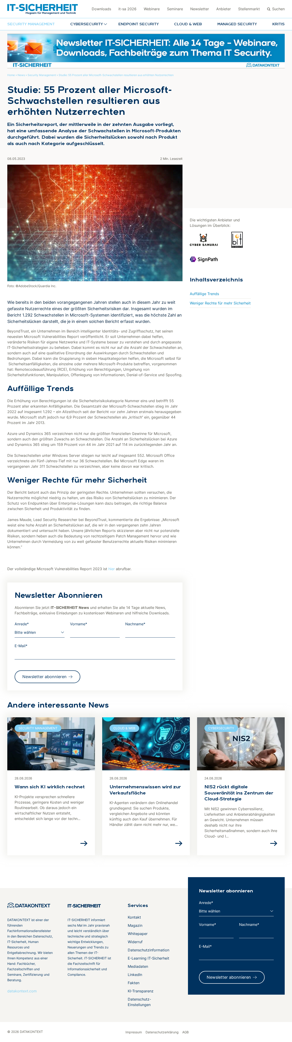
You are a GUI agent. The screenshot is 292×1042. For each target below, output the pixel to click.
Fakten (133, 983)
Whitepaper (138, 933)
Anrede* (22, 624)
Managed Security (237, 24)
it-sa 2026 (127, 9)
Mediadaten (138, 966)
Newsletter (199, 9)
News (21, 75)
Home (11, 75)
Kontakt (134, 917)
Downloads (101, 9)
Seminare (175, 9)
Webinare (152, 9)
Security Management (31, 24)
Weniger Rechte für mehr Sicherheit (220, 303)
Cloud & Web (188, 24)
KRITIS (278, 24)
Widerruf (135, 942)
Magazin (135, 925)
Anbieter (223, 9)
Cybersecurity (221, 728)
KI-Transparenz (141, 991)
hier (111, 569)
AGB (185, 1032)
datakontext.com (22, 991)
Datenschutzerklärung (162, 1032)
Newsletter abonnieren (44, 676)
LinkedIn (135, 974)
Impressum (133, 1032)
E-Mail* (21, 646)
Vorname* (78, 624)
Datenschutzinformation (148, 950)
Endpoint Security (138, 24)
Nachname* (135, 624)
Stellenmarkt (249, 9)
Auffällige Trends (204, 293)
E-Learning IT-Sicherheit (148, 958)
